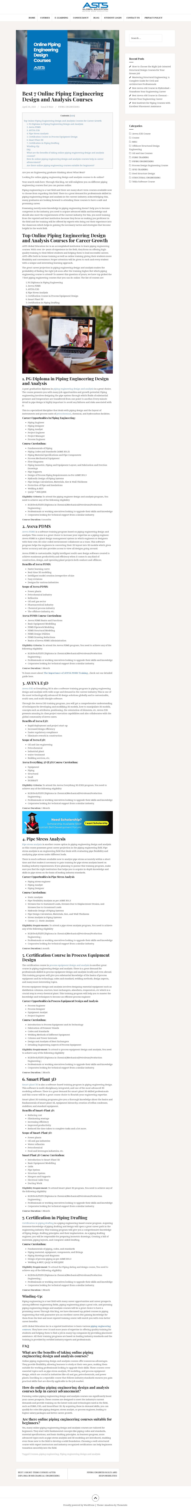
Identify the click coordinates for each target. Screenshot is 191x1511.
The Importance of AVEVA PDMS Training (66, 673)
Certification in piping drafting (38, 1223)
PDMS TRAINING (140, 157)
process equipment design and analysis (69, 965)
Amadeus (109, 1505)
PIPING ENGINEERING (69, 106)
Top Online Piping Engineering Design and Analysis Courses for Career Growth (63, 120)
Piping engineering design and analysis (80, 1454)
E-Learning (61, 17)
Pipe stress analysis (32, 844)
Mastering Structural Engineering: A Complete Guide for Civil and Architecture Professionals (149, 80)
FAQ (28, 149)
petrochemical (63, 413)
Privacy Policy (153, 17)
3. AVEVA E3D (33, 130)
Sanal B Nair (47, 106)
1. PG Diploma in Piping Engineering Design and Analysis (55, 124)
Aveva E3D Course (141, 133)
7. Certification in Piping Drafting (43, 143)
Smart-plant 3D (30, 1084)
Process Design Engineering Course (150, 165)
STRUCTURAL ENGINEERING (146, 177)
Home (32, 17)
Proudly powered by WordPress (78, 1505)
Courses (45, 17)
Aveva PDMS (28, 531)
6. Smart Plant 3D (35, 140)
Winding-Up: (33, 146)
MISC (134, 141)
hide (72, 115)
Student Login (113, 17)
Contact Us (133, 17)
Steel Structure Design (143, 173)
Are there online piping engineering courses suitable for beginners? (60, 165)
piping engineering (49, 1454)
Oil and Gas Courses (142, 153)
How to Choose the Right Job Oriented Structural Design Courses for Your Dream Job (150, 70)
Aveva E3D (27, 688)
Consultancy (81, 17)
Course (135, 137)
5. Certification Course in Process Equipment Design (52, 136)
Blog (96, 17)
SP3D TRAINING (140, 169)
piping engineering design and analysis (73, 388)
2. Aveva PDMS (34, 127)
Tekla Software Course (143, 181)
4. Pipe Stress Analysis (38, 133)
